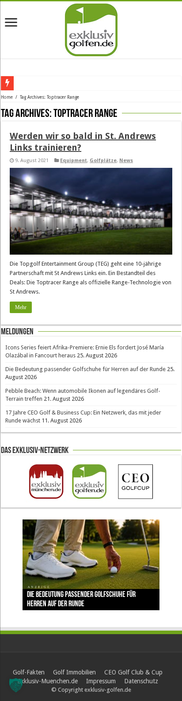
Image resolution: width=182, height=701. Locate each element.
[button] (16, 685)
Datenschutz (141, 681)
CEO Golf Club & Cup (133, 672)
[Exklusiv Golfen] (91, 28)
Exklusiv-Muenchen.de (47, 681)
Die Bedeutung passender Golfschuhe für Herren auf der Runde (85, 369)
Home (7, 97)
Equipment (73, 160)
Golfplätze (103, 160)
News (126, 160)
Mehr (21, 307)
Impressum (101, 681)
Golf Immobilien (74, 672)
